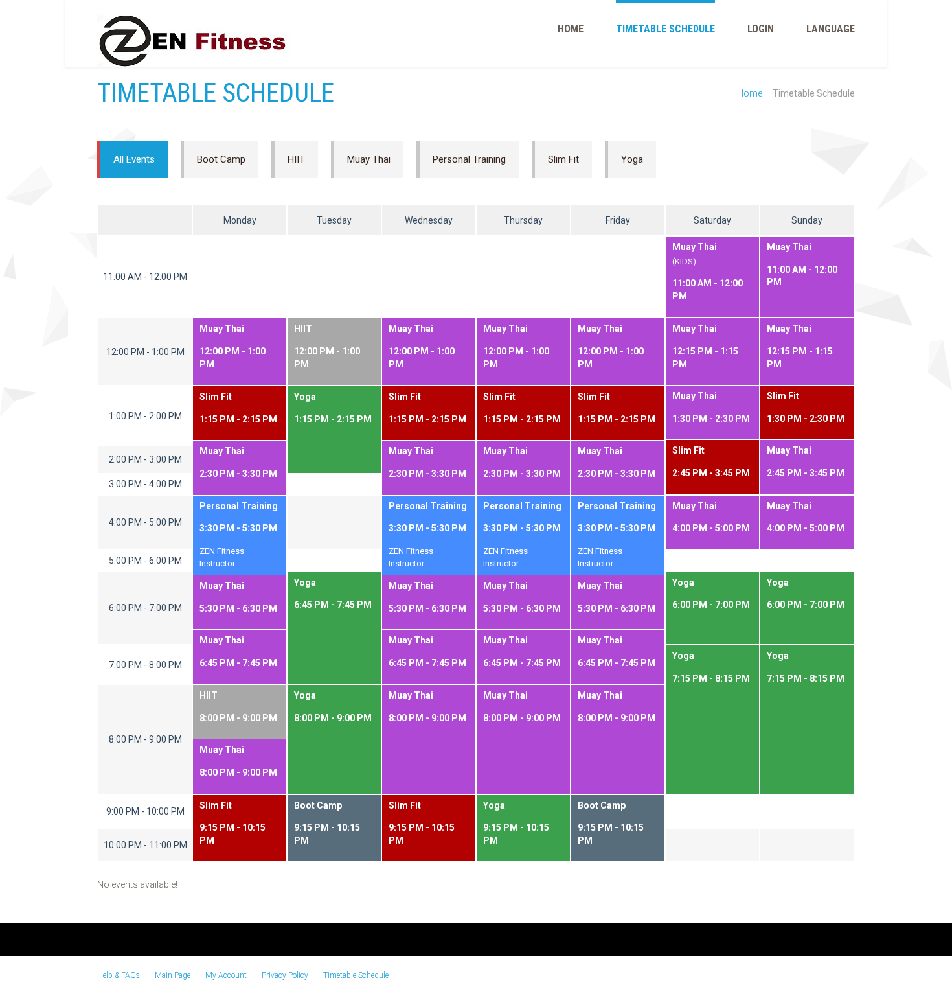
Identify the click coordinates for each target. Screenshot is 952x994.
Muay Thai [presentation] (369, 159)
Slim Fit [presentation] (563, 159)
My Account (226, 975)
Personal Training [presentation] (469, 159)
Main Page (172, 975)
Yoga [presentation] (632, 159)
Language (830, 29)
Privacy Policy (285, 975)
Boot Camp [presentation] (221, 159)
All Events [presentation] (134, 159)
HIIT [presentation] (296, 159)
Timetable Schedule (665, 29)
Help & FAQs (118, 975)
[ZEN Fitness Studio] (194, 40)
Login (760, 29)
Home (571, 29)
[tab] (132, 159)
